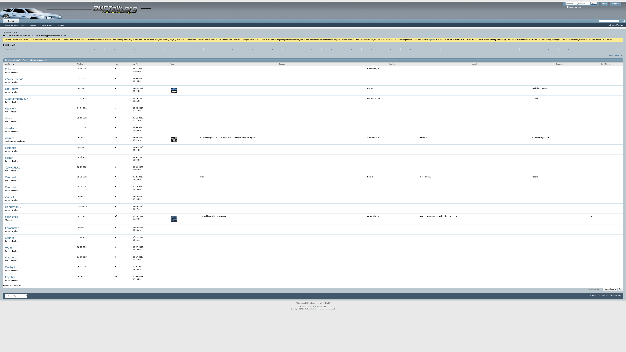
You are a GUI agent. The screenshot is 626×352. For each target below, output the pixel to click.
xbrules (9, 138)
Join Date (80, 64)
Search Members (614, 55)
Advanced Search (616, 25)
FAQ (16, 25)
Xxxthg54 (11, 267)
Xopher (9, 238)
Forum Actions (46, 25)
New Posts (8, 25)
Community (33, 25)
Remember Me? (575, 7)
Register (615, 4)
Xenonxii (10, 187)
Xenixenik (11, 177)
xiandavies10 (13, 207)
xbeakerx (10, 108)
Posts (116, 64)
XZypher (10, 277)
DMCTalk (605, 296)
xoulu (8, 247)
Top (620, 289)
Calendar (23, 25)
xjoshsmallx (12, 217)
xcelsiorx (10, 148)
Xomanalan (12, 228)
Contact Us (595, 296)
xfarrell (9, 197)
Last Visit (135, 64)
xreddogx (11, 257)
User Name (9, 64)
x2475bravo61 (14, 79)
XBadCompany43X (16, 99)
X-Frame (10, 69)
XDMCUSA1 (12, 167)
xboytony (11, 128)
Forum (11, 21)
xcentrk (9, 158)
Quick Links (61, 25)
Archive (613, 296)
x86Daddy (11, 89)
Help (604, 4)
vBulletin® (312, 307)
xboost (9, 118)
